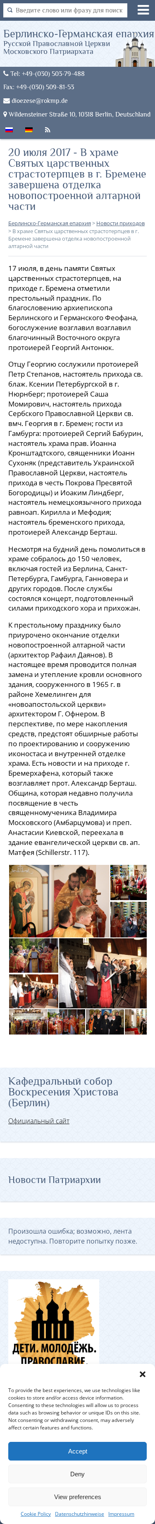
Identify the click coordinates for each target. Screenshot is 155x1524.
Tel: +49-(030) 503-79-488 (47, 73)
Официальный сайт (38, 1120)
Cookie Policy (36, 1513)
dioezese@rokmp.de (39, 100)
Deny (77, 1474)
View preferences (77, 1496)
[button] (142, 1374)
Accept (77, 1451)
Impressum (121, 1513)
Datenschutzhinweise (79, 1513)
